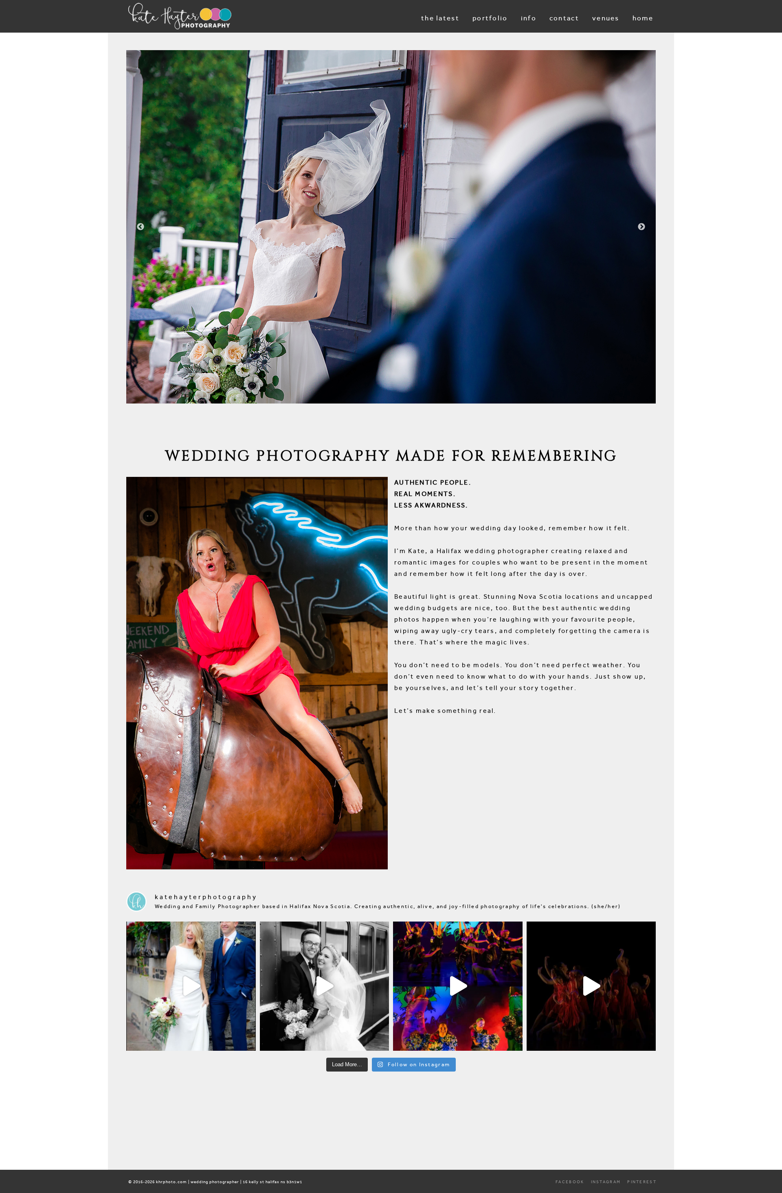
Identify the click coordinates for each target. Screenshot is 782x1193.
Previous (140, 227)
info (528, 18)
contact (564, 18)
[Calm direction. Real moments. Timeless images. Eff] (324, 986)
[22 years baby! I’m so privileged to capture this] (458, 986)
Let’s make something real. (445, 710)
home (643, 18)
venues (605, 18)
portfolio (490, 18)
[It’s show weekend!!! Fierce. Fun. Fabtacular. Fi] (591, 986)
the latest (440, 18)
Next (641, 227)
